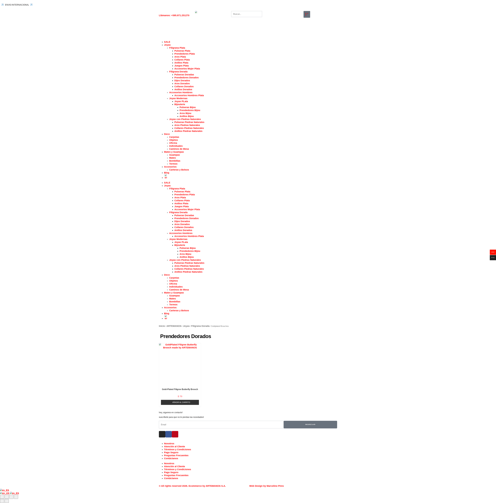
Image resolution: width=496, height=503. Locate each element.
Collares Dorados (184, 86)
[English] (5, 493)
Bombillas (174, 161)
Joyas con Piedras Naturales (185, 119)
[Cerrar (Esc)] (16, 497)
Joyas (167, 45)
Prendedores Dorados (186, 77)
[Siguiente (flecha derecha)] (7, 501)
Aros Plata (180, 56)
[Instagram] (162, 434)
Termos (173, 163)
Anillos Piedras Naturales (188, 131)
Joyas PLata (181, 101)
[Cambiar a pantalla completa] (7, 497)
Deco (167, 134)
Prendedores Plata (184, 53)
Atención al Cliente (174, 446)
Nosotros (169, 443)
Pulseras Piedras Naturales (189, 122)
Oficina (173, 143)
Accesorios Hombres (180, 92)
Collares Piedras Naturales (189, 128)
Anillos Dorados (183, 89)
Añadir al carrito (181, 402)
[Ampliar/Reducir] (2, 497)
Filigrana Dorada (178, 71)
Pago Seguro (171, 452)
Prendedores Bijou (190, 110)
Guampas (174, 155)
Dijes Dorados (182, 80)
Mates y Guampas (174, 152)
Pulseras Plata (182, 51)
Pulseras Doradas (184, 74)
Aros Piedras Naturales (187, 125)
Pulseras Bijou (188, 107)
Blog (166, 172)
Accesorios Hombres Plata (189, 95)
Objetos (173, 140)
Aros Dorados (182, 83)
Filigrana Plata (177, 48)
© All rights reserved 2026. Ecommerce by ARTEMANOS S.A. (192, 486)
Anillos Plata (181, 62)
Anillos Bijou (187, 116)
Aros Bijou (185, 113)
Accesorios (170, 166)
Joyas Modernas (178, 98)
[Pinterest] (175, 434)
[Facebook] (168, 434)
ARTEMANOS (173, 326)
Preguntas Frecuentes (176, 455)
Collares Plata (182, 59)
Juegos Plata (181, 65)
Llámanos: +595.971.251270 (174, 15)
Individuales (176, 146)
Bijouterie (179, 104)
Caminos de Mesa (179, 149)
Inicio (162, 326)
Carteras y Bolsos (179, 169)
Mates (172, 158)
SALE (167, 42)
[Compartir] (11, 497)
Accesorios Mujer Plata (187, 68)
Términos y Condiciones (177, 449)
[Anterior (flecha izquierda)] (2, 501)
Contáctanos (171, 458)
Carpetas (174, 137)
